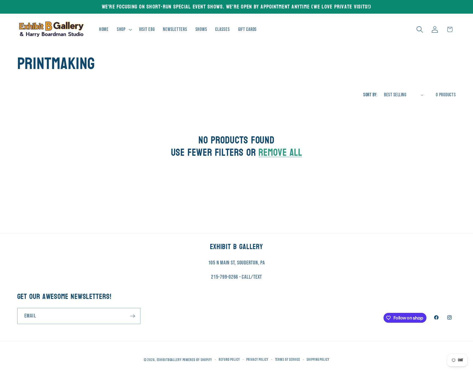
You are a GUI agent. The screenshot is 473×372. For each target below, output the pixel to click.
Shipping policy (318, 360)
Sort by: (370, 95)
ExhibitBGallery (169, 360)
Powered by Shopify (197, 360)
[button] (124, 29)
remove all (280, 152)
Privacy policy (257, 360)
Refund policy (229, 360)
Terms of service (287, 360)
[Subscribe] (132, 316)
